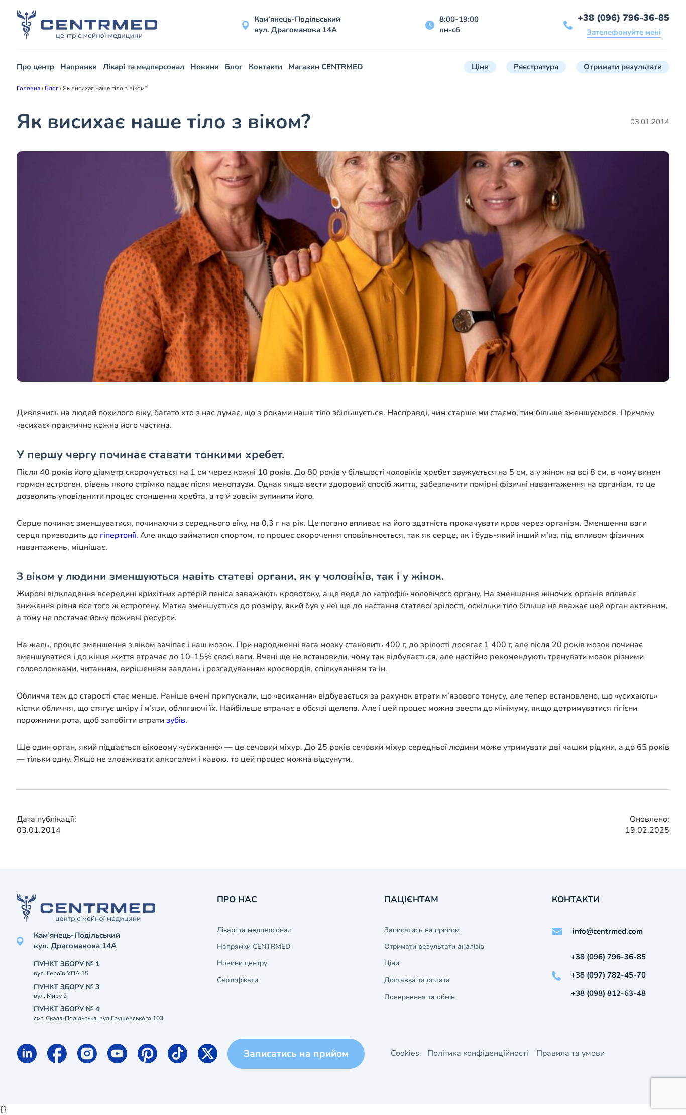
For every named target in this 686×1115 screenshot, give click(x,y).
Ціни (480, 67)
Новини (204, 67)
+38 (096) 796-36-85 (623, 18)
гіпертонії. (119, 535)
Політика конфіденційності (477, 1053)
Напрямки (78, 67)
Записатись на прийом (422, 930)
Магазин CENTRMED (325, 67)
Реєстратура (536, 67)
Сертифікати (237, 980)
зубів (175, 720)
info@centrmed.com (608, 931)
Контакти (265, 67)
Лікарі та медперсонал (143, 67)
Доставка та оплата (417, 980)
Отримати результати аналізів (434, 946)
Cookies (405, 1053)
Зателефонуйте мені (624, 32)
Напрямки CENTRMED (253, 946)
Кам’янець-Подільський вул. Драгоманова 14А (297, 24)
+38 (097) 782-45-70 (608, 975)
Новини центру (242, 963)
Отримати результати (623, 67)
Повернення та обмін (419, 997)
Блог (234, 67)
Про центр (35, 67)
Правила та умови (570, 1053)
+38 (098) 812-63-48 (608, 993)
